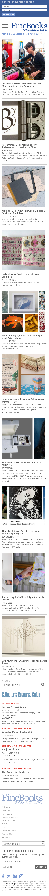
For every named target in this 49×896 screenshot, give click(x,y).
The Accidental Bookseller (16, 771)
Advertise (6, 837)
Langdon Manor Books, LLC (17, 731)
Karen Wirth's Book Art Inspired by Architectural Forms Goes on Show (19, 146)
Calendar (6, 810)
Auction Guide (8, 820)
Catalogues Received (11, 817)
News (4, 823)
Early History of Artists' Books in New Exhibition (20, 275)
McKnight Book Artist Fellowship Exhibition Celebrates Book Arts (23, 212)
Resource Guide (9, 830)
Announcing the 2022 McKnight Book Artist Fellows (23, 598)
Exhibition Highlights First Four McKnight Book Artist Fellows (22, 336)
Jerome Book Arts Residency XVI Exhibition (23, 399)
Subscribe (6, 807)
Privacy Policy (27, 889)
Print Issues (7, 814)
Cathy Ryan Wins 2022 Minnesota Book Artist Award (24, 662)
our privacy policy (12, 883)
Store (4, 827)
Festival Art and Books (14, 706)
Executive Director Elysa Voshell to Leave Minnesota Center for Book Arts (22, 85)
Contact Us (7, 834)
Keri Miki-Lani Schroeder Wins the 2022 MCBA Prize (21, 463)
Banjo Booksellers (12, 749)
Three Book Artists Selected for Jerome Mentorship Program (21, 532)
